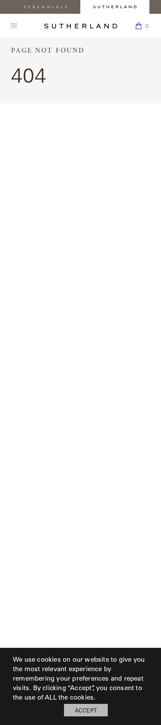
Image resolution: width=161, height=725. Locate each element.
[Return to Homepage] (80, 26)
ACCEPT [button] (86, 710)
